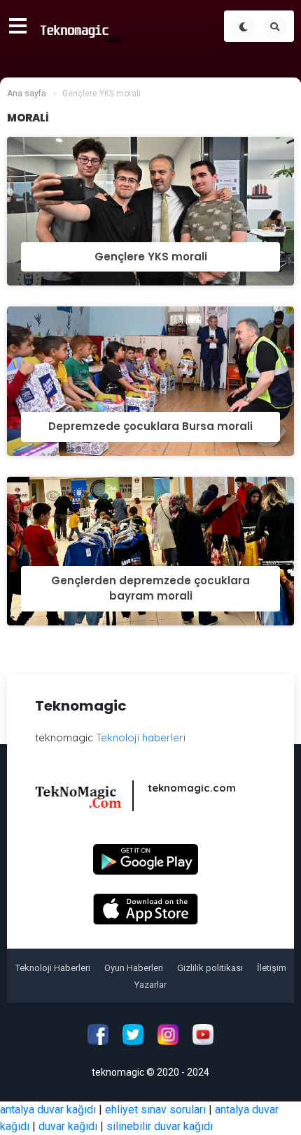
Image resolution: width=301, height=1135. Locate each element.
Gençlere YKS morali (150, 256)
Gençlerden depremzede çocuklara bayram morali (150, 588)
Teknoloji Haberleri (52, 968)
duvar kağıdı (67, 1126)
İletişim (271, 968)
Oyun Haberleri (133, 968)
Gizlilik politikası (210, 968)
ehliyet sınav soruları (155, 1109)
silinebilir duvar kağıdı (159, 1126)
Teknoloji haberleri (141, 737)
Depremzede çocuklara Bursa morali (150, 426)
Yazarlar (150, 984)
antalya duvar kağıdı (48, 1109)
